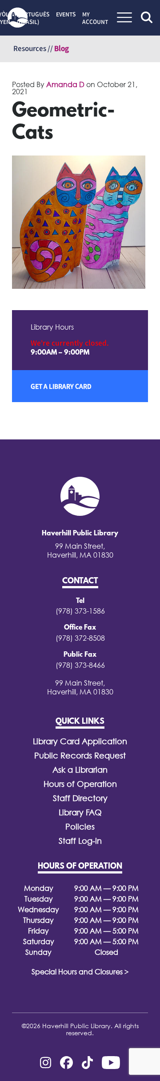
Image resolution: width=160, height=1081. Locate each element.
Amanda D (65, 84)
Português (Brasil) (33, 18)
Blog (61, 48)
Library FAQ (80, 812)
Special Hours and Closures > (80, 971)
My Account (95, 18)
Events (66, 14)
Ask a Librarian (80, 769)
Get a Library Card (61, 386)
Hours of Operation (80, 784)
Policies (80, 826)
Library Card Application (80, 741)
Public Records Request (80, 755)
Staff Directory (80, 798)
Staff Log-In (80, 841)
